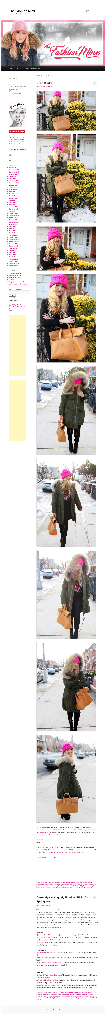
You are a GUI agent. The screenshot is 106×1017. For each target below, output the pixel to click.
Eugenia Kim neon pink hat (85, 884)
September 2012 (14, 246)
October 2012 (13, 244)
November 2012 (14, 242)
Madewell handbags (75, 994)
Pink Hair (12, 280)
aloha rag (49, 884)
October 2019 (13, 174)
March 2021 (12, 168)
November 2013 (14, 218)
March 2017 (12, 196)
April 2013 (12, 231)
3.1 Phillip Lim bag (46, 832)
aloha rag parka (57, 884)
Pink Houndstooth (15, 273)
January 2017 (13, 198)
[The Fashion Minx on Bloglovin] (17, 126)
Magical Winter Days (15, 275)
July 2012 (12, 250)
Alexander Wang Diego (82, 992)
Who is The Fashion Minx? (33, 69)
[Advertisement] (17, 345)
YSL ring (80, 888)
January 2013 (13, 237)
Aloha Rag (44, 847)
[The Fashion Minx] (10, 91)
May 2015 (12, 205)
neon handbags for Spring (52, 996)
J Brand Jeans (44, 886)
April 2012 (12, 255)
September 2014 (14, 209)
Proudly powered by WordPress (53, 1010)
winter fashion (65, 888)
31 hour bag (71, 882)
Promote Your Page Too (15, 93)
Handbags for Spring (63, 994)
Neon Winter (44, 83)
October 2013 (13, 220)
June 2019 (12, 178)
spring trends (65, 998)
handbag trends (45, 994)
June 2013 (12, 226)
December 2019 (14, 172)
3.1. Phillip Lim (51, 852)
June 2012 (12, 252)
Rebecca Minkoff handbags (86, 996)
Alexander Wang (70, 992)
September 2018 (14, 187)
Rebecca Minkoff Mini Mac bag (48, 957)
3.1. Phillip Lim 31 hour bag (60, 882)
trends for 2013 (90, 998)
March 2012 (12, 257)
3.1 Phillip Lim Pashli (58, 992)
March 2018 (12, 194)
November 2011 (14, 265)
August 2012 (13, 248)
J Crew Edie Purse (44, 942)
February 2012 (13, 259)
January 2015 (13, 207)
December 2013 (14, 215)
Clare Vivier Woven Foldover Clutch (50, 962)
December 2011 (14, 263)
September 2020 (14, 170)
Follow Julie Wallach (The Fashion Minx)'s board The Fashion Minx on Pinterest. (17, 142)
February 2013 (13, 235)
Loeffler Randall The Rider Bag (48, 935)
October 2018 (13, 185)
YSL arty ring (74, 888)
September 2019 (14, 176)
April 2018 (12, 192)
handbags (53, 994)
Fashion (44, 882)
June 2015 (12, 202)
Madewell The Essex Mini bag (48, 980)
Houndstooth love (14, 277)
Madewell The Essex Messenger (49, 952)
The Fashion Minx (22, 11)
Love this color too (63, 852)
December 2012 (14, 239)
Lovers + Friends (87, 850)
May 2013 (12, 229)
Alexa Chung (80, 882)
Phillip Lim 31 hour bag (86, 886)
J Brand (67, 847)
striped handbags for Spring (77, 998)
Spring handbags (55, 998)
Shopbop (58, 888)
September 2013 (14, 222)
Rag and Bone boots (49, 888)
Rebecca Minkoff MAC (43, 998)
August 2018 (13, 189)
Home (11, 69)
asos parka (65, 884)
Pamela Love (53, 886)
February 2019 (13, 181)
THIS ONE (71, 850)
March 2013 (12, 233)
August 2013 (13, 224)
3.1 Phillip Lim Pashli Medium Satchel (51, 937)
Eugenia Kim (78, 852)
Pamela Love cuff (63, 886)
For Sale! (19, 69)
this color (39, 835)
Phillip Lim (76, 886)
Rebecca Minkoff (72, 996)
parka (70, 886)
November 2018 (14, 183)
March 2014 (12, 211)
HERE (56, 847)
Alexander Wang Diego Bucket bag (50, 975)
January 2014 (13, 213)
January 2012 (13, 261)
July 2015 (12, 200)
